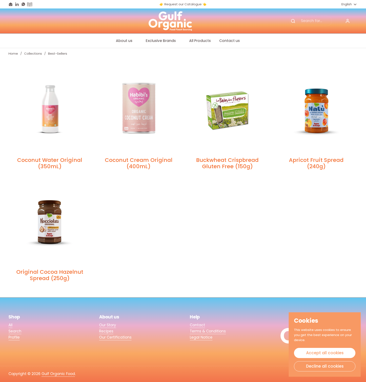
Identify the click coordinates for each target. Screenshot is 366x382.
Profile (14, 337)
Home (13, 53)
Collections (33, 53)
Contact (197, 325)
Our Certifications (115, 337)
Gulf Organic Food (58, 373)
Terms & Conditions (208, 331)
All (10, 325)
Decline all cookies (325, 366)
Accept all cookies (325, 353)
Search (14, 331)
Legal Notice (201, 337)
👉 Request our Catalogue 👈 (183, 4)
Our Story (107, 325)
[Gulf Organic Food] (170, 21)
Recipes (106, 331)
